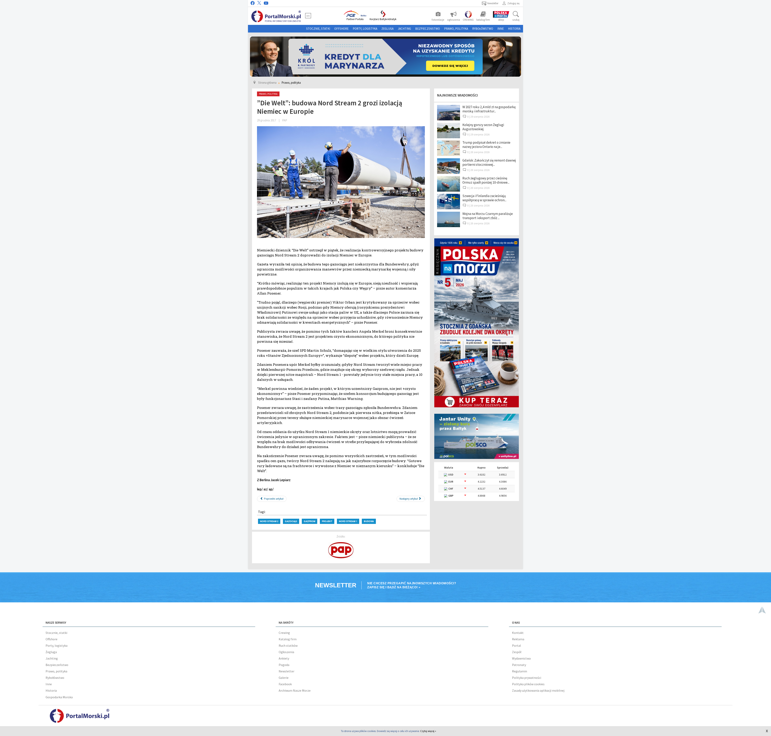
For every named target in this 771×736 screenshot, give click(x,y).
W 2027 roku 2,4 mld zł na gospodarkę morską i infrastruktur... (489, 109)
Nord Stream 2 (269, 521)
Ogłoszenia (286, 652)
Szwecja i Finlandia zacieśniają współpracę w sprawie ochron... (484, 198)
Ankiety (284, 658)
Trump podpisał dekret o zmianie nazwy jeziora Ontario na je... (486, 144)
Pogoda (284, 665)
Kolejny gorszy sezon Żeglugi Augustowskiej (483, 127)
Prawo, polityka (456, 28)
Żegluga (387, 28)
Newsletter (286, 671)
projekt (327, 521)
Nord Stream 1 (348, 521)
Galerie (284, 678)
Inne (500, 28)
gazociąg (291, 521)
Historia (514, 28)
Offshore (341, 28)
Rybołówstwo (482, 28)
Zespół (516, 652)
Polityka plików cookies (528, 684)
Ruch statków (288, 645)
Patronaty (519, 665)
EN (308, 15)
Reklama (518, 639)
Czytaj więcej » (428, 731)
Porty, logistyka (365, 28)
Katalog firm (288, 639)
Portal (516, 645)
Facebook (285, 684)
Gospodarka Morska (59, 697)
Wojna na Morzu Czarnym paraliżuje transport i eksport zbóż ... (487, 215)
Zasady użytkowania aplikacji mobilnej (538, 690)
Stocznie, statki (318, 28)
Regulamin (519, 671)
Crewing (284, 633)
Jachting (404, 28)
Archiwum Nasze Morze (295, 690)
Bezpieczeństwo (427, 28)
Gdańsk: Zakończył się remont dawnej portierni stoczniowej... (489, 162)
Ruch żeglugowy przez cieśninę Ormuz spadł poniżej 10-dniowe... (485, 180)
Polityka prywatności (526, 678)
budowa (369, 521)
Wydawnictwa (521, 658)
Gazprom (309, 521)
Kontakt (518, 633)
